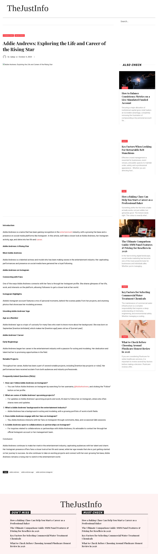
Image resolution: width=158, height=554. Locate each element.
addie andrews (14, 472)
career (39, 239)
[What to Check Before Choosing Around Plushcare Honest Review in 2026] (137, 329)
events (125, 141)
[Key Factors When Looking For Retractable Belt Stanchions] (137, 133)
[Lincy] (5, 57)
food (124, 191)
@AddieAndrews (81, 386)
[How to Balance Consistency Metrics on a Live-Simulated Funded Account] (137, 80)
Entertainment (8, 35)
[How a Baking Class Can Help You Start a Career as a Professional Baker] (137, 183)
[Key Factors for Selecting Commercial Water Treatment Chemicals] (137, 279)
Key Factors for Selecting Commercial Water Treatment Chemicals (136, 295)
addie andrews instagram (44, 472)
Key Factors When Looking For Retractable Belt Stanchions (137, 150)
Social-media (19, 35)
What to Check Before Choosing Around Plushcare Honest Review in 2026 (136, 347)
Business (126, 236)
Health (125, 286)
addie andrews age (27, 472)
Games (125, 88)
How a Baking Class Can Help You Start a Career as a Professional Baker (137, 200)
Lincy (13, 57)
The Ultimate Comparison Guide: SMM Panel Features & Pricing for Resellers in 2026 (137, 246)
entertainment (66, 232)
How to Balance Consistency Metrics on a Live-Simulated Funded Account (136, 98)
